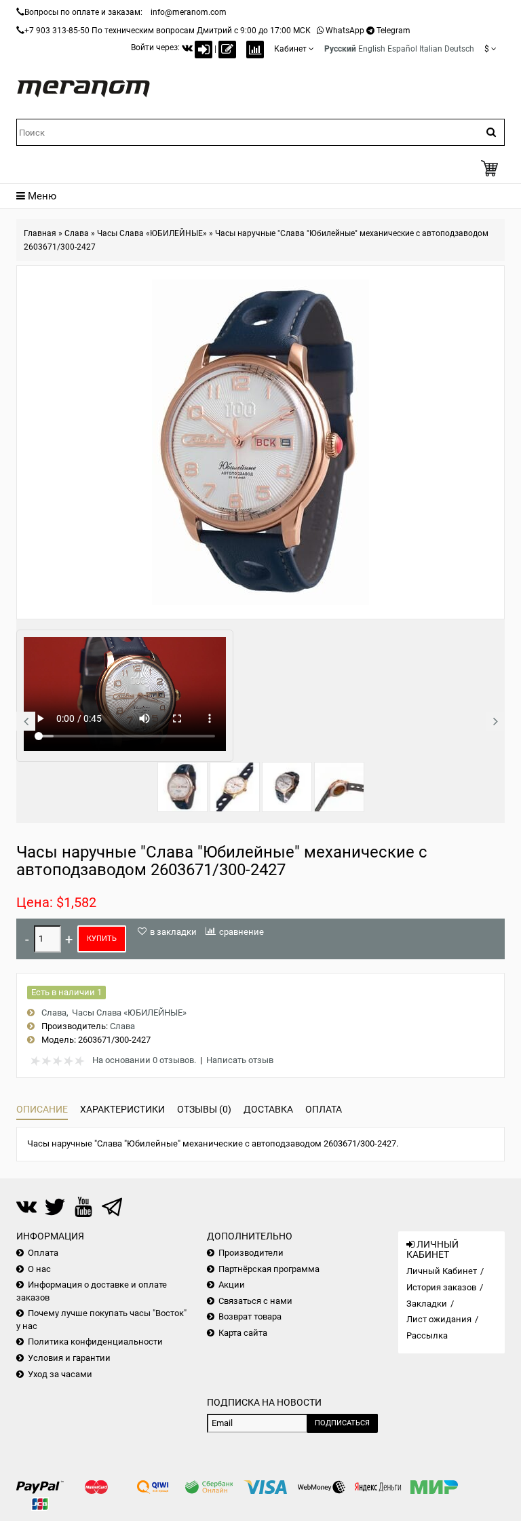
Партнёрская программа (269, 1269)
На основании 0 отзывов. (144, 1060)
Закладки (426, 1303)
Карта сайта (242, 1333)
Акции (231, 1284)
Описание (42, 1109)
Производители (251, 1253)
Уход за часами (60, 1374)
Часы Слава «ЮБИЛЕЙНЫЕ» (152, 233)
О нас (39, 1269)
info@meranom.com (189, 12)
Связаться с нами (255, 1301)
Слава (76, 233)
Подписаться (342, 1423)
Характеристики (122, 1109)
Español (402, 49)
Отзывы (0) (204, 1109)
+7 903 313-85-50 (57, 30)
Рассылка (427, 1335)
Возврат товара (250, 1316)
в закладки (173, 932)
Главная (40, 233)
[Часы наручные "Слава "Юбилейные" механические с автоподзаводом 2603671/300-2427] (182, 787)
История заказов (441, 1287)
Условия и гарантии (69, 1358)
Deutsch (459, 49)
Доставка (268, 1109)
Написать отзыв (239, 1060)
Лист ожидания (438, 1319)
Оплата (323, 1109)
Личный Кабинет (441, 1271)
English (371, 49)
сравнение (241, 932)
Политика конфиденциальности (95, 1341)
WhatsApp (345, 30)
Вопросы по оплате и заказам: (83, 12)
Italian (430, 49)
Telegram (393, 30)
